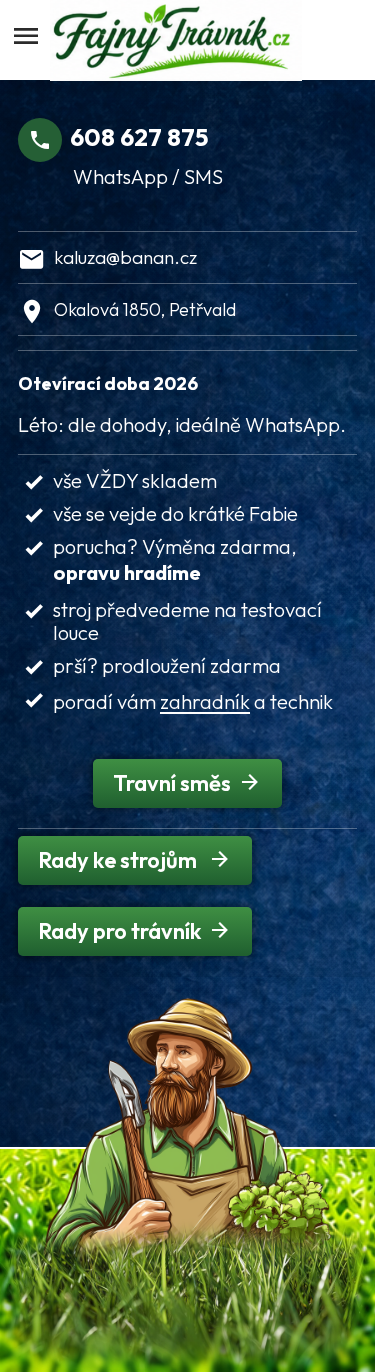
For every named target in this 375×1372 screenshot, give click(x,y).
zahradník (205, 701)
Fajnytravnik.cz (191, 40)
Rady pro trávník (119, 931)
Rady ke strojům (119, 860)
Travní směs (172, 783)
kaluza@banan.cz (125, 257)
